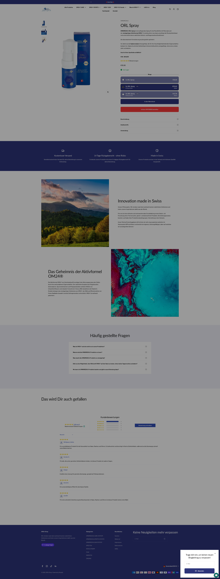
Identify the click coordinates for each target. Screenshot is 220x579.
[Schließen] (215, 553)
